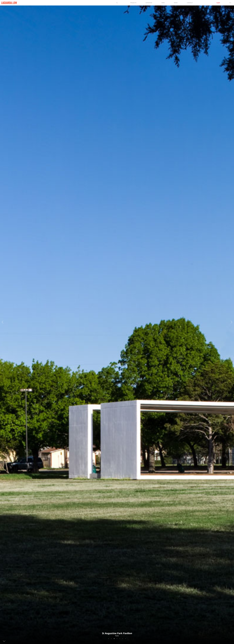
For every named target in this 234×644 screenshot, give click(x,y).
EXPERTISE (149, 3)
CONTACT (190, 3)
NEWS (176, 3)
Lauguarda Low (6, 2)
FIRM (163, 3)
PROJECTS (133, 3)
